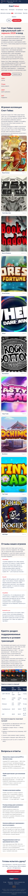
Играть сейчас (6, 74)
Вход (20, 1)
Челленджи (11, 9)
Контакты (17, 883)
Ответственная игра (19, 882)
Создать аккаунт (14, 871)
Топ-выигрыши (19, 9)
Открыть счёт (16, 20)
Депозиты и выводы (7, 13)
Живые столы (4, 9)
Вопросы (14, 16)
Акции (25, 9)
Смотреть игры (16, 74)
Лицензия (10, 882)
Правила (11, 883)
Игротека (25, 13)
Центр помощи (18, 13)
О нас (4, 882)
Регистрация (10, 2)
